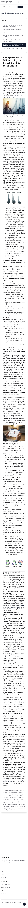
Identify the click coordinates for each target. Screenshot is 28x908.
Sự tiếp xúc (3, 894)
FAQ (2, 871)
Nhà (2, 12)
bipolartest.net (5, 857)
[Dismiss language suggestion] (25, 2)
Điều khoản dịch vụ (5, 887)
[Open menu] (25, 7)
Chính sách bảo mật (5, 884)
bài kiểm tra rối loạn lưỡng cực (11, 389)
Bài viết (6, 12)
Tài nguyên (3, 877)
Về (1, 868)
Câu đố (20, 7)
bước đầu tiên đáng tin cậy (18, 504)
